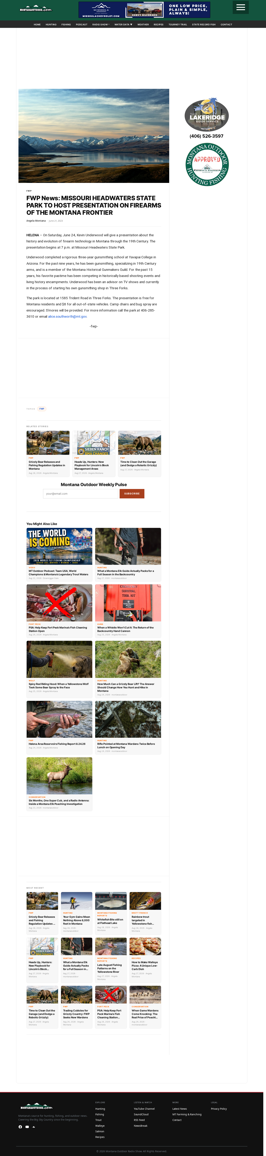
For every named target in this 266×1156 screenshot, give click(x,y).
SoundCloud (141, 1114)
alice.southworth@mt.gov (67, 316)
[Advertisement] (131, 59)
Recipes (159, 24)
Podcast (82, 24)
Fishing (66, 24)
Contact (226, 24)
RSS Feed (139, 1120)
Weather (143, 24)
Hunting (51, 24)
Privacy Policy (219, 1108)
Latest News (179, 1108)
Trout (98, 1120)
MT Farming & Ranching (187, 1114)
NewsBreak (140, 1125)
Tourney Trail (178, 24)
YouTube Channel (144, 1108)
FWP (29, 190)
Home (37, 24)
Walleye (100, 1125)
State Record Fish (204, 24)
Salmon (99, 1131)
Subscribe (132, 493)
